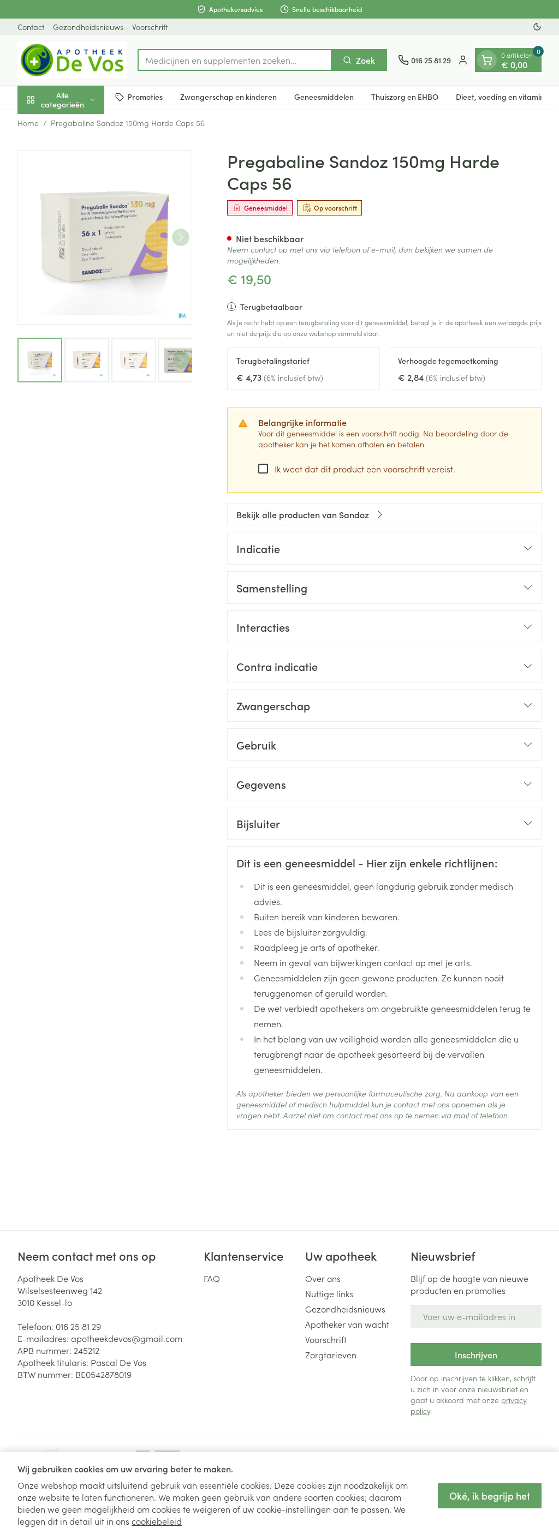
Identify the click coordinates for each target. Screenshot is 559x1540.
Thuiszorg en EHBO (404, 96)
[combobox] (235, 60)
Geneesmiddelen (324, 96)
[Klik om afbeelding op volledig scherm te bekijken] (105, 237)
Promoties (145, 96)
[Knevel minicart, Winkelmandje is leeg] (487, 60)
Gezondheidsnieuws (88, 26)
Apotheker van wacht (347, 1324)
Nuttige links (329, 1293)
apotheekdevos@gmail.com (126, 1338)
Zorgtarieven (330, 1355)
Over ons (323, 1278)
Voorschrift (150, 26)
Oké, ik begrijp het (489, 1495)
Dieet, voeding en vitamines (504, 96)
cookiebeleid (157, 1521)
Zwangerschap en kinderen (228, 96)
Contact (30, 26)
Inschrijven (476, 1355)
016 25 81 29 (78, 1326)
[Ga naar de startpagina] (72, 60)
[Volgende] (180, 237)
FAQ (212, 1278)
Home (28, 122)
